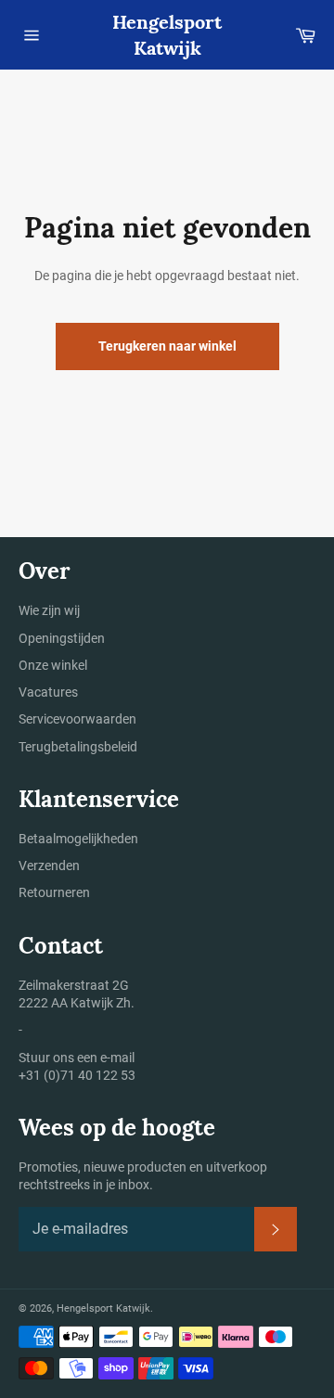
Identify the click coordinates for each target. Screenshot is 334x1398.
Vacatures (48, 692)
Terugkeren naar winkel (167, 346)
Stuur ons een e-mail (77, 1057)
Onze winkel (53, 665)
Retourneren (54, 892)
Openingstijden (62, 638)
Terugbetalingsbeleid (78, 746)
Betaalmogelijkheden (78, 838)
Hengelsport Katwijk (167, 34)
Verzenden (49, 865)
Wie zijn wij (49, 610)
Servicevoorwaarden (77, 719)
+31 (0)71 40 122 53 (77, 1075)
